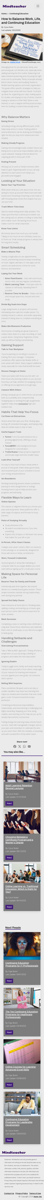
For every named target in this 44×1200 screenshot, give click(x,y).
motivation (23, 404)
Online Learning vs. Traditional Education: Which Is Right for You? (21, 889)
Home (4, 14)
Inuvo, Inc (38, 1197)
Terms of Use (35, 1193)
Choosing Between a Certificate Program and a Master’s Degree (19, 840)
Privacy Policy (21, 1193)
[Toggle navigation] (38, 6)
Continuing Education (18, 14)
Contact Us (9, 1193)
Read (9, 803)
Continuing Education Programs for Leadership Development (18, 1122)
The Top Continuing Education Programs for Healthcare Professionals (21, 1014)
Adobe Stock (15, 62)
